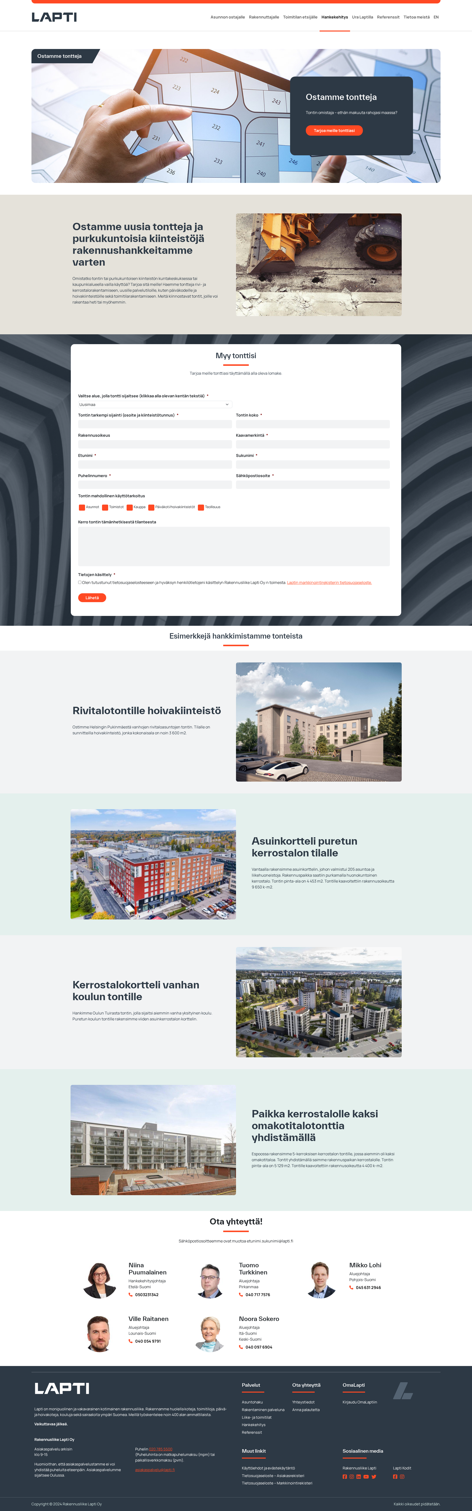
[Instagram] (353, 1476)
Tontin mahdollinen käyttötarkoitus (111, 495)
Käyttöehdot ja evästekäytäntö (268, 1468)
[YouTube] (367, 1476)
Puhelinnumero (94, 475)
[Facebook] (346, 1476)
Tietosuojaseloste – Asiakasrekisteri (273, 1475)
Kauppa (140, 506)
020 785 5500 (160, 1449)
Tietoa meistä (417, 17)
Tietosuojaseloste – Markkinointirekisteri (277, 1483)
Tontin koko (249, 415)
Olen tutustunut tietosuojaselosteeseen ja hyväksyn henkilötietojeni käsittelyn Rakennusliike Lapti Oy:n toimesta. (227, 582)
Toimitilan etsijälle (300, 17)
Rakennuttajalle (264, 17)
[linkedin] (359, 1476)
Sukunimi (246, 455)
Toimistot (116, 506)
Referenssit (388, 17)
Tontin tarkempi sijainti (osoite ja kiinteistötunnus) (128, 415)
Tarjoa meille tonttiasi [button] (334, 130)
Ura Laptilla (362, 17)
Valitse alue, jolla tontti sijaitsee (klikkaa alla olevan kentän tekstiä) (143, 396)
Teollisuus (212, 506)
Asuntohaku (252, 1402)
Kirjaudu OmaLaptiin (360, 1402)
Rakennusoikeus (94, 435)
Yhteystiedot (303, 1402)
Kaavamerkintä (252, 435)
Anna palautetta (306, 1409)
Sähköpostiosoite (255, 475)
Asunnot (92, 506)
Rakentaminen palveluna (263, 1409)
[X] (374, 1476)
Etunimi (87, 455)
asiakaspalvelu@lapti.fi (155, 1469)
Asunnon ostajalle (228, 17)
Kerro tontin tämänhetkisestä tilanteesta (117, 522)
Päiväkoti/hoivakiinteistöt (175, 506)
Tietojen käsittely (96, 574)
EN (436, 17)
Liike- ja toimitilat (257, 1417)
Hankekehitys (335, 17)
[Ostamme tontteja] (236, 176)
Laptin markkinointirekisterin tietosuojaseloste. (329, 582)
